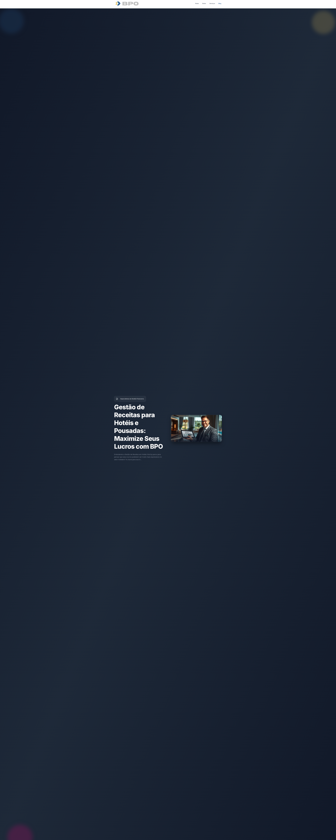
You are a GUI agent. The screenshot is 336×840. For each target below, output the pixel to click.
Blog (219, 3)
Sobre (204, 3)
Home (197, 3)
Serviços (212, 3)
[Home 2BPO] (127, 3)
